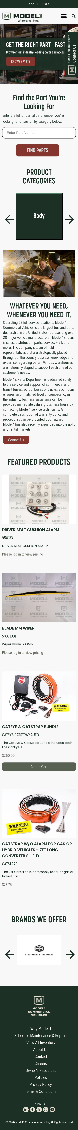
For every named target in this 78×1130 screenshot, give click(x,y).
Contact (40, 1056)
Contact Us (16, 439)
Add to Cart (39, 766)
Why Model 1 (40, 1028)
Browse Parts (20, 61)
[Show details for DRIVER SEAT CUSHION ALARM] (39, 499)
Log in (46, 4)
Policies (41, 1077)
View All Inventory (40, 1042)
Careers (40, 1063)
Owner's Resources (40, 1070)
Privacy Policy (41, 1084)
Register (33, 4)
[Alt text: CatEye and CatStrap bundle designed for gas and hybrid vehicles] (39, 696)
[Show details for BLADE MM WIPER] (39, 597)
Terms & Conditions (40, 1091)
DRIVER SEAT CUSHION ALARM (30, 530)
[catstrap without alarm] (39, 813)
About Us (40, 1049)
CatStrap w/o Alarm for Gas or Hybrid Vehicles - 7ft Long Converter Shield (37, 850)
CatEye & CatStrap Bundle (30, 727)
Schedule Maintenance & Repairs (40, 1035)
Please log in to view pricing (22, 554)
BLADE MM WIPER (18, 628)
